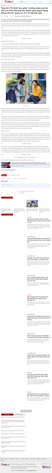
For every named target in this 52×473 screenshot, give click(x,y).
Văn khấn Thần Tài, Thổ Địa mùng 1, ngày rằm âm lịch (12, 433)
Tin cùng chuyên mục (7, 214)
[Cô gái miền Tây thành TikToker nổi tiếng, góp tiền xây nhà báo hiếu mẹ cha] (13, 361)
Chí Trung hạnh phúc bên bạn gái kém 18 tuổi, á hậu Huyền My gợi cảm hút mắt (37, 279)
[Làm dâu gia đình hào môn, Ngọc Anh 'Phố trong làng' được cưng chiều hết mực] (13, 380)
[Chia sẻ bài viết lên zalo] (5, 16)
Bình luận (4, 175)
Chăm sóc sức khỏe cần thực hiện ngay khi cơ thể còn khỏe (44, 210)
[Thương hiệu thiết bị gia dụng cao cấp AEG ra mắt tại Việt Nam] (19, 203)
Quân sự (44, 458)
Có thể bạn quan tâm (7, 197)
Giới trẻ (4, 5)
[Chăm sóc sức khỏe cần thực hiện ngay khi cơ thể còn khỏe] (45, 203)
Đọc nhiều (7, 414)
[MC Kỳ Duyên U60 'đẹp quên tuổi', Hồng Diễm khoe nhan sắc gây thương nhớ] (13, 303)
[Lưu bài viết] (12, 16)
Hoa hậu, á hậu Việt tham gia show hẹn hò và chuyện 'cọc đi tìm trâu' (38, 258)
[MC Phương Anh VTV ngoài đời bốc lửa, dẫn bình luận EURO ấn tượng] (13, 400)
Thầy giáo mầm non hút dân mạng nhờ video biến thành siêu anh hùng (28, 163)
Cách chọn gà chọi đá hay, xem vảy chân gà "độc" (11, 430)
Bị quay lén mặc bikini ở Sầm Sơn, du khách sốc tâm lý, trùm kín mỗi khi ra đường (39, 317)
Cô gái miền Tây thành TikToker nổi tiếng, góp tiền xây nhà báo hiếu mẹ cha (38, 356)
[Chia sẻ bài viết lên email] (7, 16)
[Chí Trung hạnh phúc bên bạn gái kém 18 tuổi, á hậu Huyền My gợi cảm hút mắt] (13, 283)
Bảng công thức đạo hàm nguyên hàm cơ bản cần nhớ (13, 417)
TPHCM (15, 178)
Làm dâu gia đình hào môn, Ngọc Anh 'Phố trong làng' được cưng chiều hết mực (37, 376)
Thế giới (17, 458)
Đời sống (29, 217)
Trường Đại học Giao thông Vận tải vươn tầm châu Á (6, 210)
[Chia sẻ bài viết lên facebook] (2, 16)
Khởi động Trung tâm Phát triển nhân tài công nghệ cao (32, 210)
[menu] (2, 1)
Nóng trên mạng (11, 5)
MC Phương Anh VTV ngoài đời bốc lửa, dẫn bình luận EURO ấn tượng (38, 395)
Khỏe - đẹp (32, 458)
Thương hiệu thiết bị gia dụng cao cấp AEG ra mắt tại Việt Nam (19, 210)
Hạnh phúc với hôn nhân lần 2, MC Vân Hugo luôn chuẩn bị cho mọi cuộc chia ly (39, 220)
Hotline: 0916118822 (33, 1)
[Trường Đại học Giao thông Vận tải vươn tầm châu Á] (7, 203)
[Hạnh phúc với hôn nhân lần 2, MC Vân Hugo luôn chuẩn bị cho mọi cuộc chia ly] (13, 225)
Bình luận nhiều (19, 414)
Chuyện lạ (39, 458)
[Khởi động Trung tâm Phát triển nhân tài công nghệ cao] (32, 203)
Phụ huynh (9, 178)
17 (9, 427)
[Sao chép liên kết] (10, 16)
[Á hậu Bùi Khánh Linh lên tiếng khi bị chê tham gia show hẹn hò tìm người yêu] (13, 244)
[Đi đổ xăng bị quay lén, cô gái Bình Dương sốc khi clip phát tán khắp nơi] (13, 341)
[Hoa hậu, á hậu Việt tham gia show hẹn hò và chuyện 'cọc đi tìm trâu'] (13, 264)
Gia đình (22, 458)
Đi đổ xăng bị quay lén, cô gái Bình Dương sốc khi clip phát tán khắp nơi (39, 336)
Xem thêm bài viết (26, 411)
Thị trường (11, 458)
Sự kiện (2, 460)
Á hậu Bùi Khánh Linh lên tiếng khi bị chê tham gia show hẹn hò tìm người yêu (38, 240)
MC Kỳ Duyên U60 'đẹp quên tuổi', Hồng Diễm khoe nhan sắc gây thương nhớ (38, 298)
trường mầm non (23, 178)
